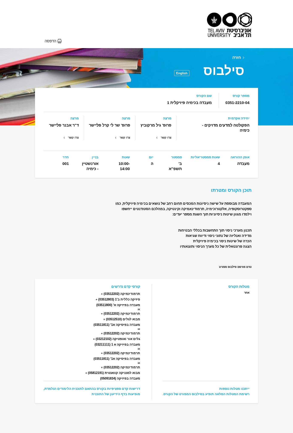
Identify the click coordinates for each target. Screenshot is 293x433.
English (181, 73)
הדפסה (50, 41)
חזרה (236, 57)
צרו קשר (166, 137)
